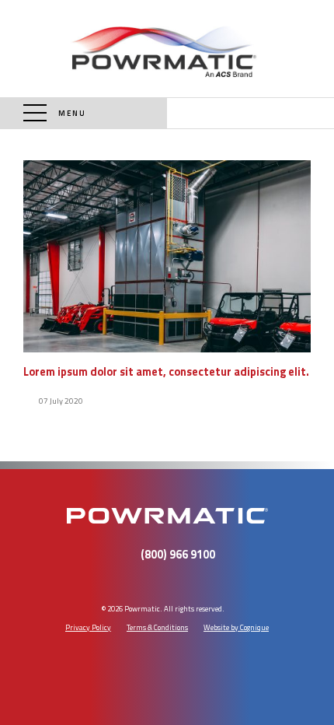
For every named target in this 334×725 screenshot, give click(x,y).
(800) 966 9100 (250, 113)
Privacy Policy (88, 627)
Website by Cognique (236, 627)
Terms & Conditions (157, 627)
